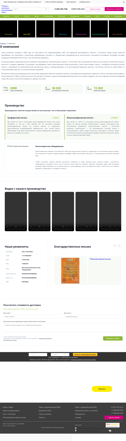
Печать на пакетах (45, 414)
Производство (80, 414)
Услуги (26, 16)
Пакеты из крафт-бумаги (11, 410)
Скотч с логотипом (117, 34)
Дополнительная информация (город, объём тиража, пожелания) (24, 321)
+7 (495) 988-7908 (117, 410)
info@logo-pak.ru (85, 2)
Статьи (107, 16)
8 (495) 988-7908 (61, 9)
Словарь (78, 417)
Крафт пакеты (63, 34)
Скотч (16, 16)
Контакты (118, 16)
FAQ (97, 16)
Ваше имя (7, 313)
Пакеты (6, 16)
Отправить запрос (113, 338)
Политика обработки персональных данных (52, 427)
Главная (3, 43)
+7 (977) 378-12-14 (117, 407)
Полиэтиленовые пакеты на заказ (14, 417)
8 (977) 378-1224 (77, 9)
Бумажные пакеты (45, 34)
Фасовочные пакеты (81, 34)
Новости (42, 417)
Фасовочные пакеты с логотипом (86, 410)
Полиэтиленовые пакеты (99, 34)
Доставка (61, 16)
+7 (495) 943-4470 (117, 413)
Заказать (102, 389)
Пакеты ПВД (26, 34)
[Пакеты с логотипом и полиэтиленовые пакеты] (5, 9)
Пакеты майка (8, 34)
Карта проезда (71, 2)
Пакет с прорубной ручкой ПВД (49, 407)
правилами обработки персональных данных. (83, 359)
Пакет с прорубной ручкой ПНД (85, 407)
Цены (37, 16)
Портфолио (75, 16)
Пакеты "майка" (8, 407)
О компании (48, 16)
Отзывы (87, 16)
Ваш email (68, 313)
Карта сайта (78, 425)
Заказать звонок (95, 9)
